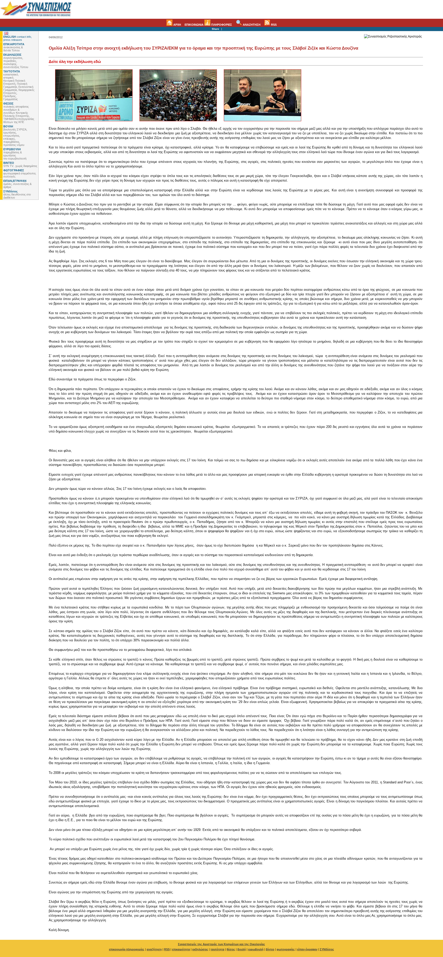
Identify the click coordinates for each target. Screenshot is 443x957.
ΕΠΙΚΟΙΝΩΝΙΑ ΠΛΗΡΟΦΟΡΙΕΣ (208, 24)
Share (215, 28)
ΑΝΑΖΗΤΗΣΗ (251, 24)
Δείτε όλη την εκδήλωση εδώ (75, 61)
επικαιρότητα (181, 949)
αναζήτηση (154, 949)
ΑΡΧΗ (177, 24)
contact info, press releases (17, 38)
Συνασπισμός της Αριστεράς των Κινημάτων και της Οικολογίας (221, 944)
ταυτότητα (217, 949)
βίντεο (270, 949)
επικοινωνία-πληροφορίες (126, 949)
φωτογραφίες (286, 949)
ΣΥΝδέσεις (327, 949)
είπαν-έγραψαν (307, 949)
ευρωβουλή (256, 949)
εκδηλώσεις (200, 949)
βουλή (241, 949)
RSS (273, 24)
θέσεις (231, 949)
